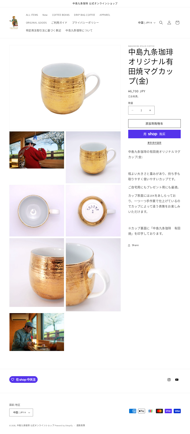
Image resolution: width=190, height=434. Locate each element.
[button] (161, 23)
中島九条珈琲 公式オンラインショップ (35, 425)
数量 (130, 103)
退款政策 (80, 425)
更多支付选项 (154, 142)
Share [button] (135, 245)
